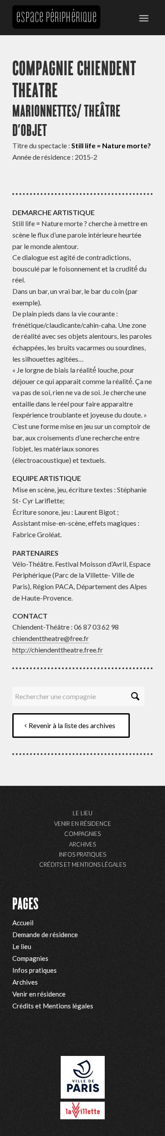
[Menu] (144, 17)
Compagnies (82, 833)
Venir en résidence (82, 823)
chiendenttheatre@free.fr (50, 638)
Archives (82, 844)
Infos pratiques (82, 854)
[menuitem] (144, 17)
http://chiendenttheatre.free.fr (57, 649)
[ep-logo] (56, 17)
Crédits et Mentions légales (82, 864)
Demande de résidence (45, 934)
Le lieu (82, 813)
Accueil (22, 923)
